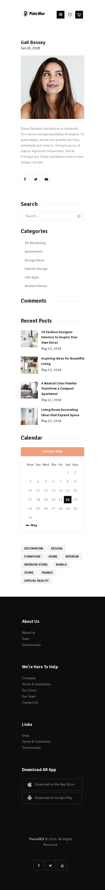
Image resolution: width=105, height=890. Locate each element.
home (53, 557)
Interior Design (36, 269)
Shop (25, 735)
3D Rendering (35, 243)
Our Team (29, 696)
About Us (28, 633)
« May (32, 525)
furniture (32, 557)
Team (26, 639)
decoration (33, 549)
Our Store (29, 690)
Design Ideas (35, 260)
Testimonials (31, 645)
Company (28, 678)
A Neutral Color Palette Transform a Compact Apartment (59, 388)
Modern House (36, 286)
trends (47, 573)
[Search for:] (52, 216)
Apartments (34, 251)
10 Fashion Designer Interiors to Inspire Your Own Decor (59, 337)
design (56, 549)
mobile (61, 565)
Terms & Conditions (36, 684)
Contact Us (30, 702)
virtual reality (36, 581)
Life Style (32, 277)
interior (72, 557)
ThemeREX (36, 839)
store (28, 573)
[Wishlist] (70, 14)
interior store (36, 565)
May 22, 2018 (51, 349)
